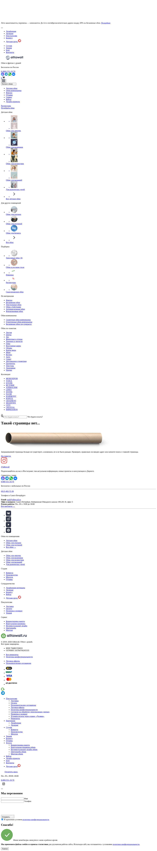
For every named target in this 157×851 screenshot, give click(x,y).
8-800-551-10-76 (7, 780)
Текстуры (10, 366)
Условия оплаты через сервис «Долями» (27, 716)
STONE (9, 392)
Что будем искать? (35, 417)
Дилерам (9, 33)
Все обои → (11, 547)
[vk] (8, 515)
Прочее (9, 370)
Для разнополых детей (15, 564)
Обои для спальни (13, 543)
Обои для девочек (13, 555)
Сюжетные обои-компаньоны (18, 320)
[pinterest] (8, 532)
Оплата (9, 609)
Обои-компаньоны (13, 90)
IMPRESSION (12, 410)
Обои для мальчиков (14, 558)
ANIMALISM (11, 387)
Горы (8, 344)
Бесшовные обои (13, 302)
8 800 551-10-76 (7, 482)
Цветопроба (11, 628)
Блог (8, 50)
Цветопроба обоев (18, 752)
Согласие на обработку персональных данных (30, 712)
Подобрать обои (7, 108)
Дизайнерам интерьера (15, 588)
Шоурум (9, 577)
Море (8, 352)
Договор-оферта (17, 707)
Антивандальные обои (15, 309)
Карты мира (11, 350)
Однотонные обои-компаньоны (19, 322)
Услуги (9, 743)
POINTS (9, 398)
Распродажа (6, 106)
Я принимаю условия (26, 822)
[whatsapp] (10, 75)
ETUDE (9, 383)
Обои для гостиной (14, 545)
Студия (9, 46)
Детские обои (11, 88)
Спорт (8, 359)
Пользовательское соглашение (18, 663)
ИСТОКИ (10, 385)
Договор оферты (13, 661)
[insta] (8, 521)
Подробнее (105, 23)
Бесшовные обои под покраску (19, 324)
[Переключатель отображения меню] (3, 81)
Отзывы (9, 95)
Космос (9, 355)
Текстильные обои (13, 305)
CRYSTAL (10, 407)
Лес (7, 337)
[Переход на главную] (14, 59)
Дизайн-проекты (13, 102)
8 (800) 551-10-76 (8, 71)
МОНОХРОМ (12, 378)
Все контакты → (8, 506)
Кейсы (8, 99)
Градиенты (10, 363)
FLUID (9, 394)
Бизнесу (9, 38)
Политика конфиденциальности (19, 657)
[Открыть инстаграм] (3, 786)
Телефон (27, 801)
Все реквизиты (12, 655)
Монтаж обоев (17, 754)
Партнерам (10, 721)
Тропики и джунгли (14, 341)
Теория (9, 48)
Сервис (9, 97)
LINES (9, 390)
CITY (8, 405)
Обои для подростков (15, 560)
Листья (9, 332)
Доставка (10, 606)
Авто (8, 357)
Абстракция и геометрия (16, 361)
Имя (26, 799)
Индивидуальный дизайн (16, 626)
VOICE (9, 381)
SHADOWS (11, 403)
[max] (3, 75)
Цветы (8, 335)
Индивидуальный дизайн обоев (24, 749)
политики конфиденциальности (35, 822)
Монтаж (9, 630)
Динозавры (10, 368)
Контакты (10, 52)
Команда (9, 573)
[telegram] (6, 75)
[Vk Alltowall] (13, 75)
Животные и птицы (14, 339)
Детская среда (12, 41)
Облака (9, 348)
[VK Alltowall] (15, 479)
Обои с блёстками (13, 307)
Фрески (9, 93)
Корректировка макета (15, 621)
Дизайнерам (11, 31)
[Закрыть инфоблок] (2, 27)
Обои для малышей (14, 562)
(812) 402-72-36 (7, 491)
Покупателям (11, 36)
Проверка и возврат (14, 611)
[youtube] (8, 526)
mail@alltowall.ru (14, 500)
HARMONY (11, 396)
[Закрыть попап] (2, 414)
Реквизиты (15, 718)
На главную (6, 456)
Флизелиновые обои (14, 311)
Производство (12, 575)
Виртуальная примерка (15, 624)
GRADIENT (11, 401)
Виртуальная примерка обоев (23, 747)
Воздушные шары (13, 346)
